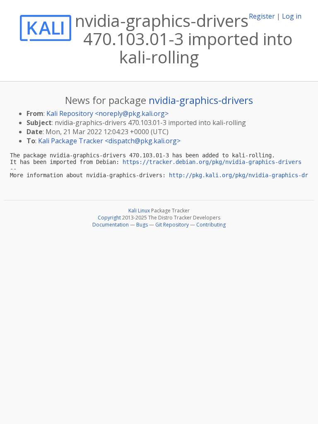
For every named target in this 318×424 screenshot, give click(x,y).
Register (262, 16)
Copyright (109, 217)
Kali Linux (139, 210)
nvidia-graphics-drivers (201, 100)
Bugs (142, 224)
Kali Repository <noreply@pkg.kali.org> (107, 113)
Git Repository (172, 224)
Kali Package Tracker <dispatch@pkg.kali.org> (109, 140)
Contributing (211, 224)
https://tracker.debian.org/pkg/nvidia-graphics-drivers (212, 162)
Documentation (110, 224)
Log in (291, 16)
